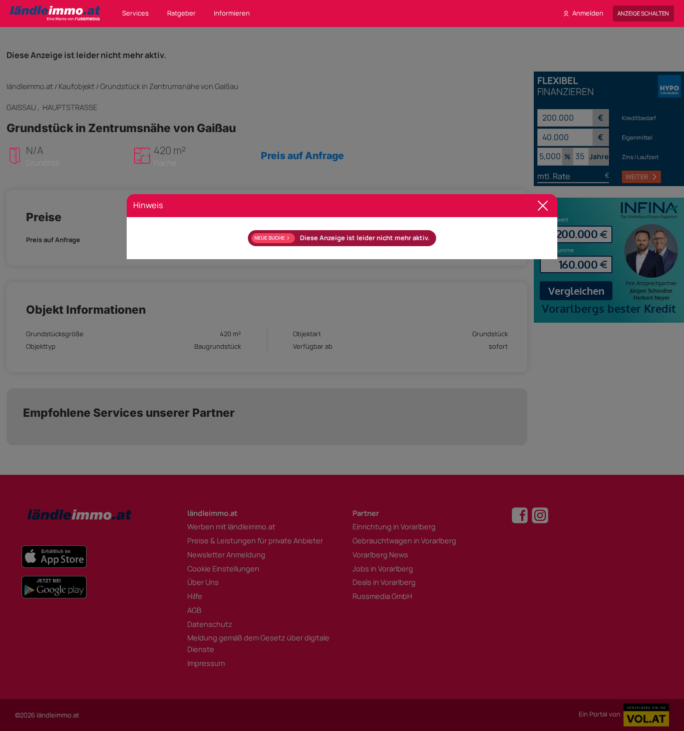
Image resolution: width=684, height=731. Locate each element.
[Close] (543, 206)
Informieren (232, 13)
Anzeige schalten (643, 13)
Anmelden (587, 13)
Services (135, 13)
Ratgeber (181, 13)
